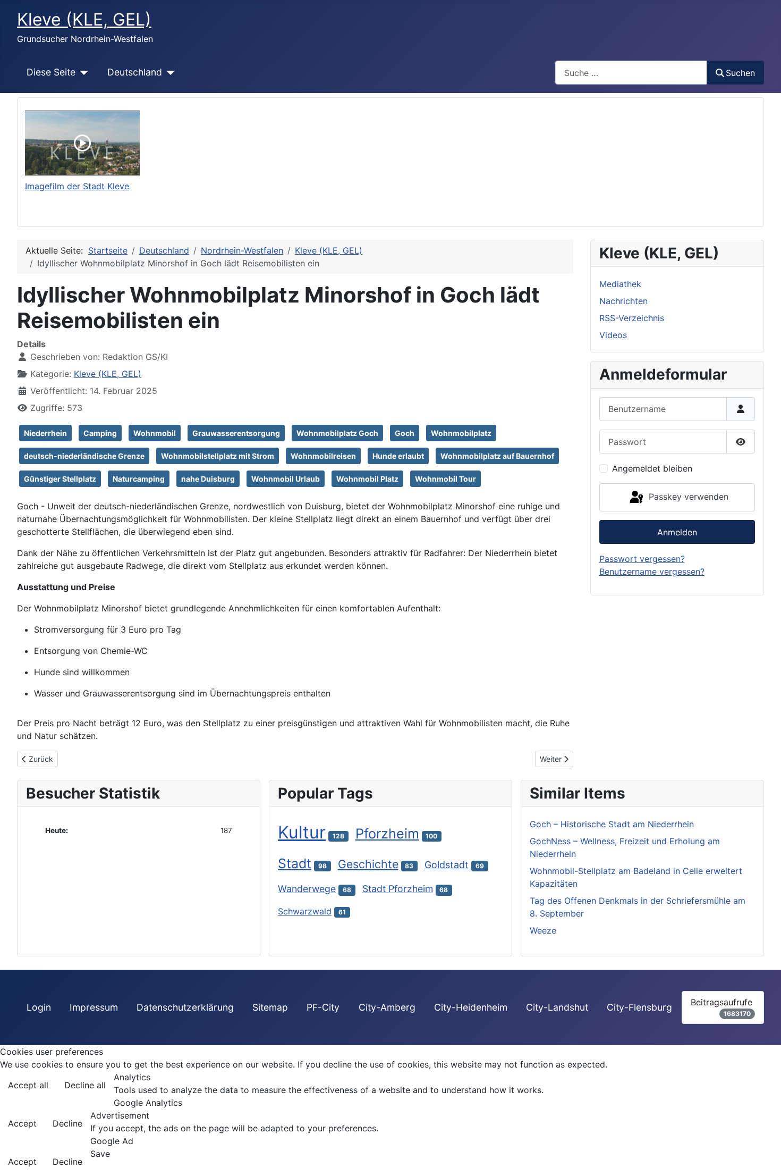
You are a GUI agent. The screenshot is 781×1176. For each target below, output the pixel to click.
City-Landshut (557, 1007)
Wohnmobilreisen (323, 455)
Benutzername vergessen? (651, 571)
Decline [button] (67, 1123)
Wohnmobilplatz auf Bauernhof (497, 455)
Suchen (740, 73)
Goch (404, 433)
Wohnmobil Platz (367, 478)
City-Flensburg (639, 1007)
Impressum (94, 1007)
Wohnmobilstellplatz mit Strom (217, 455)
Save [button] (100, 1153)
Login (39, 1007)
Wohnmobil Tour (445, 478)
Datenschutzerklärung (185, 1007)
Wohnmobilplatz (461, 433)
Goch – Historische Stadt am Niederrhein (612, 824)
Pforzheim (387, 833)
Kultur (302, 832)
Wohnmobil (154, 433)
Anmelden (677, 532)
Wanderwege (307, 888)
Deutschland (134, 72)
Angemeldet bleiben (652, 468)
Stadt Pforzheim (397, 888)
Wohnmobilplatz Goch (337, 433)
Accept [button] (22, 1123)
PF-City (323, 1007)
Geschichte (368, 864)
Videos (613, 335)
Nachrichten (623, 301)
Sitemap (270, 1007)
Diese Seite (51, 72)
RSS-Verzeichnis (631, 318)
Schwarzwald (305, 911)
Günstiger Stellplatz (60, 478)
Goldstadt (447, 864)
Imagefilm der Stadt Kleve (77, 186)
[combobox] (631, 73)
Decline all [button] (85, 1085)
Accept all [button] (28, 1085)
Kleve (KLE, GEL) (107, 373)
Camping (100, 433)
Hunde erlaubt (398, 455)
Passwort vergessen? (642, 558)
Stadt (294, 863)
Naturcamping (139, 478)
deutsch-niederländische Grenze (84, 455)
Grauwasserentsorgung (236, 433)
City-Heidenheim (470, 1007)
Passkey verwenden (687, 496)
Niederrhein (45, 433)
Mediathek (620, 284)
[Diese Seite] (82, 72)
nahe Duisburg (208, 478)
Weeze (543, 930)
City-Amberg (387, 1007)
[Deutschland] (168, 72)
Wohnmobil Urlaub (285, 478)
